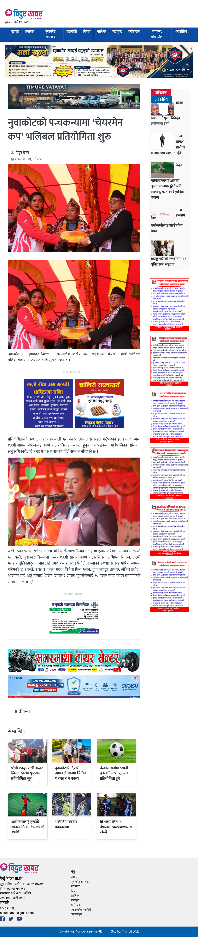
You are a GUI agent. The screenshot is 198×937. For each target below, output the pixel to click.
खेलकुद (117, 32)
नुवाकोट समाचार (50, 34)
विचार (86, 32)
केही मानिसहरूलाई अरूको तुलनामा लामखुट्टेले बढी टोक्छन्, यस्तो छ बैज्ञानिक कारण (167, 181)
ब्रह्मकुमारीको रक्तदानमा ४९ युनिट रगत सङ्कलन (168, 261)
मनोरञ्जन (134, 32)
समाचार (29, 32)
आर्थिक (101, 32)
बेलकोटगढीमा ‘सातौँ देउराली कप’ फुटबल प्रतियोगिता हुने (114, 773)
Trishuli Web (130, 931)
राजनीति (72, 32)
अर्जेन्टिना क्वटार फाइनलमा (66, 824)
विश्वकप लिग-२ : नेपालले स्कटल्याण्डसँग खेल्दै (116, 827)
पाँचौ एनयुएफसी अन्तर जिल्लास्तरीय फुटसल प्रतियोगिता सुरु (27, 773)
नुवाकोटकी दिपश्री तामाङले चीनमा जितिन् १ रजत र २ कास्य (70, 773)
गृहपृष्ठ (15, 32)
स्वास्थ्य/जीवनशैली (157, 34)
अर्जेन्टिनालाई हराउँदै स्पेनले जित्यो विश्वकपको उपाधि (27, 827)
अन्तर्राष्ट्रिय (180, 32)
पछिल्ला (161, 93)
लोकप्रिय (161, 99)
